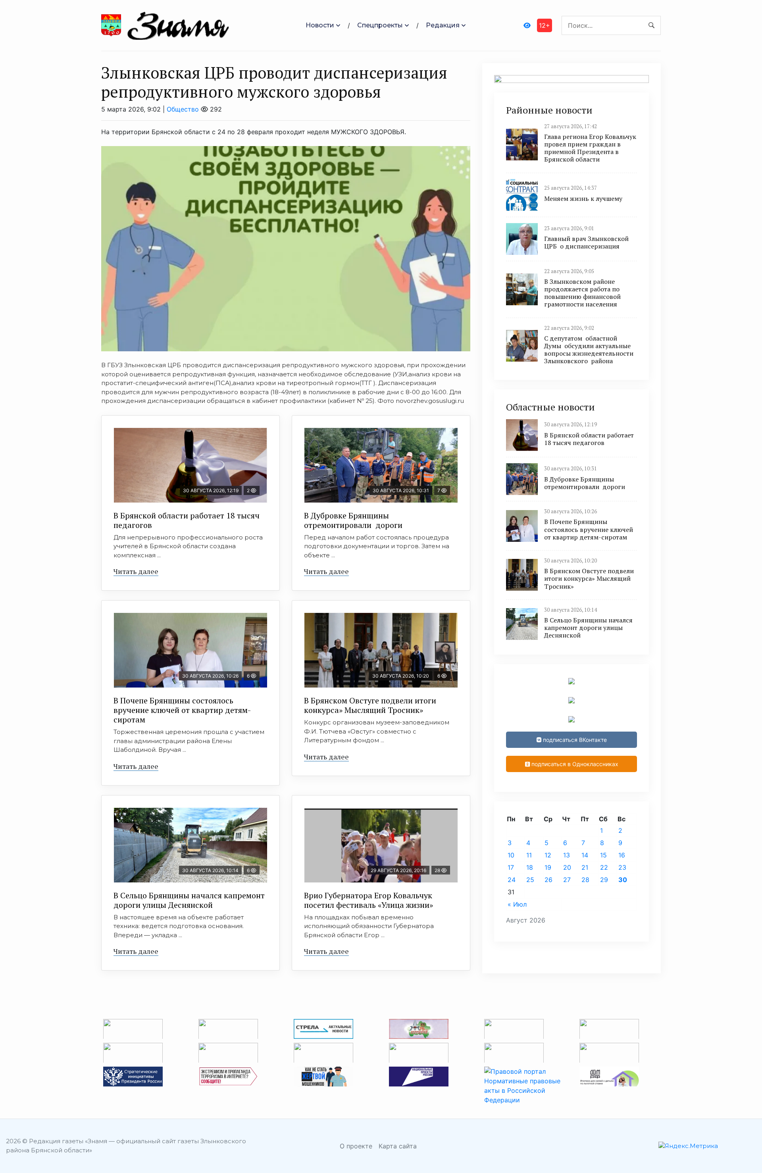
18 (529, 867)
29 (604, 880)
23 (622, 867)
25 (530, 880)
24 (512, 880)
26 (548, 880)
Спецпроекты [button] (380, 25)
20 (567, 867)
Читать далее (136, 571)
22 (604, 867)
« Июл (517, 904)
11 (529, 855)
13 (566, 855)
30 (622, 880)
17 (511, 867)
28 (585, 880)
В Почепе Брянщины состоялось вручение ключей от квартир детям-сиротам (182, 710)
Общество (183, 109)
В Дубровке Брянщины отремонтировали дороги (353, 520)
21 (584, 867)
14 (584, 855)
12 (548, 855)
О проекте (356, 1146)
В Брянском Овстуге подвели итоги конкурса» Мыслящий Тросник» (370, 705)
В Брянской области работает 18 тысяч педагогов (187, 520)
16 (621, 855)
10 (511, 855)
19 (548, 867)
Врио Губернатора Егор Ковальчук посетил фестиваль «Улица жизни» (368, 900)
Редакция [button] (443, 25)
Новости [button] (320, 25)
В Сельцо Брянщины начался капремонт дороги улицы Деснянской (189, 900)
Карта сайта (398, 1146)
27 (567, 880)
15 (603, 855)
